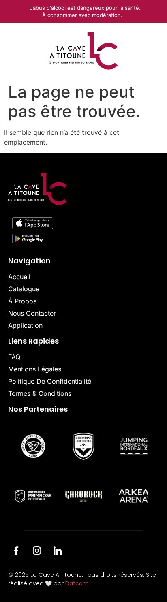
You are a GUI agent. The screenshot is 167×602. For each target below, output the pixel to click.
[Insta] (37, 552)
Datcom (77, 583)
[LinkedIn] (57, 552)
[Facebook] (16, 552)
